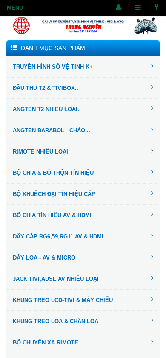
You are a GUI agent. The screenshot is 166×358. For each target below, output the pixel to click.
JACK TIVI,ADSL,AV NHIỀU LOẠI (56, 279)
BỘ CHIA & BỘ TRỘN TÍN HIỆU (53, 173)
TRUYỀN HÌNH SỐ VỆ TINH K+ (53, 67)
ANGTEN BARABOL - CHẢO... (51, 130)
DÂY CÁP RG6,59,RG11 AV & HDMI (58, 236)
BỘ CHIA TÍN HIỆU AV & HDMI (52, 215)
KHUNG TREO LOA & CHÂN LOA (55, 321)
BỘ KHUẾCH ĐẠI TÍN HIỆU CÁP (54, 194)
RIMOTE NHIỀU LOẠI (40, 151)
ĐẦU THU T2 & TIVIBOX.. (45, 88)
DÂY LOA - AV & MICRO (44, 258)
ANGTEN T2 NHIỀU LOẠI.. (47, 109)
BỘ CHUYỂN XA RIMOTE (45, 342)
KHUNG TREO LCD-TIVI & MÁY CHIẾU (63, 300)
